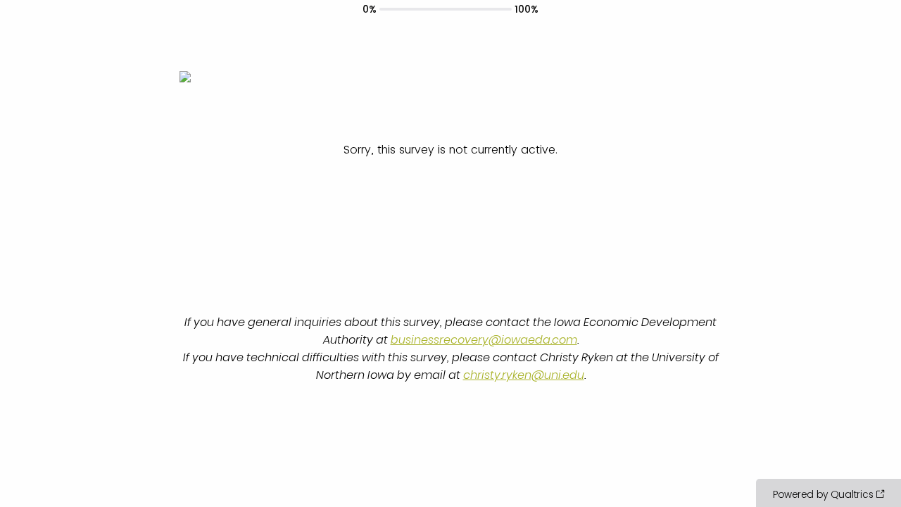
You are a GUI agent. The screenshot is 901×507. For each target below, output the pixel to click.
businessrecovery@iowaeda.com (484, 340)
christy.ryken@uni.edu (523, 375)
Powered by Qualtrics (823, 494)
